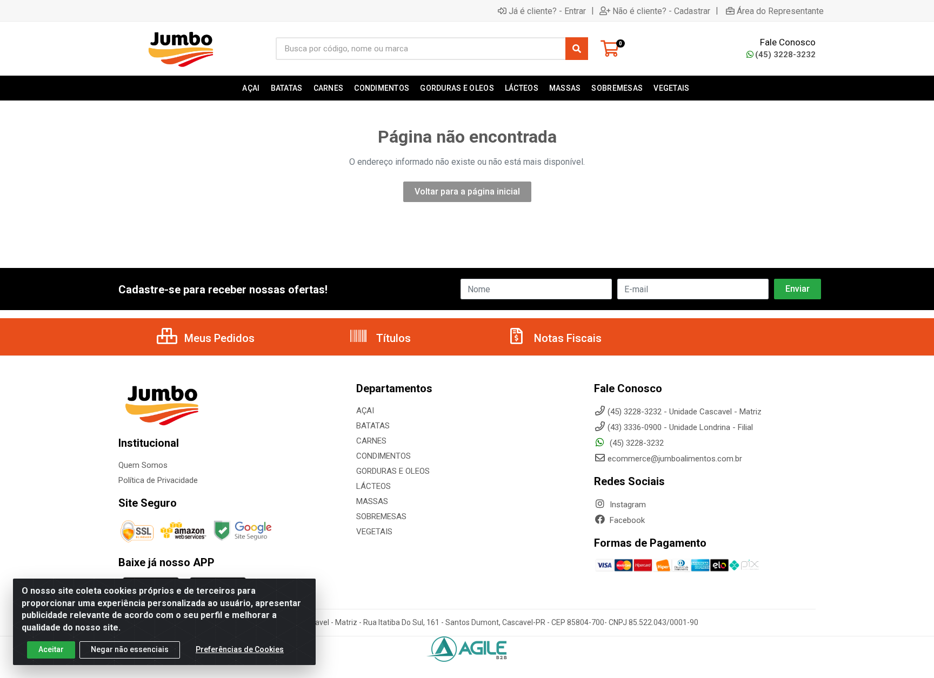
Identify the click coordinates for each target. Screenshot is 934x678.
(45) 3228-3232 (785, 54)
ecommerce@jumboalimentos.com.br (675, 459)
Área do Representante (780, 10)
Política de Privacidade (158, 480)
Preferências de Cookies (240, 649)
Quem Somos (143, 465)
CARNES (371, 441)
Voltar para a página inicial (467, 191)
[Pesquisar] (576, 48)
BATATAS (373, 426)
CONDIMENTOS (383, 456)
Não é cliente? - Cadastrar (661, 10)
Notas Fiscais (566, 338)
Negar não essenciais (130, 649)
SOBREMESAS (381, 516)
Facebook (626, 520)
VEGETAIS (374, 531)
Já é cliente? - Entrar (547, 10)
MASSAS (372, 501)
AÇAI (365, 410)
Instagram (627, 504)
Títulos (392, 338)
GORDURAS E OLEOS (393, 471)
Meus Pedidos (218, 338)
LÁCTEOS (373, 486)
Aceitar (51, 649)
